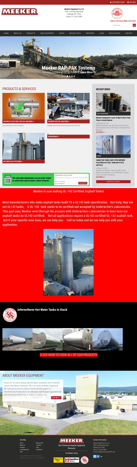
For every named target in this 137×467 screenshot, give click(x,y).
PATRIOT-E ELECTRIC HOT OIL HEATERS (18, 121)
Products (30, 33)
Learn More (86, 72)
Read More (100, 132)
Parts (61, 33)
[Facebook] (94, 456)
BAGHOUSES (53, 137)
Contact (128, 33)
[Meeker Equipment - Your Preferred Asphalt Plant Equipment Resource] (19, 11)
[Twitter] (98, 456)
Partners (90, 33)
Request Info (75, 33)
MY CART (132, 2)
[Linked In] (101, 456)
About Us (17, 33)
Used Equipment (47, 33)
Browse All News (113, 182)
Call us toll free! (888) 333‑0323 (123, 21)
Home (6, 33)
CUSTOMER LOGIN (118, 2)
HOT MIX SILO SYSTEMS (12, 161)
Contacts (38, 445)
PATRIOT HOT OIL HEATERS (58, 121)
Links (101, 33)
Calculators (114, 33)
